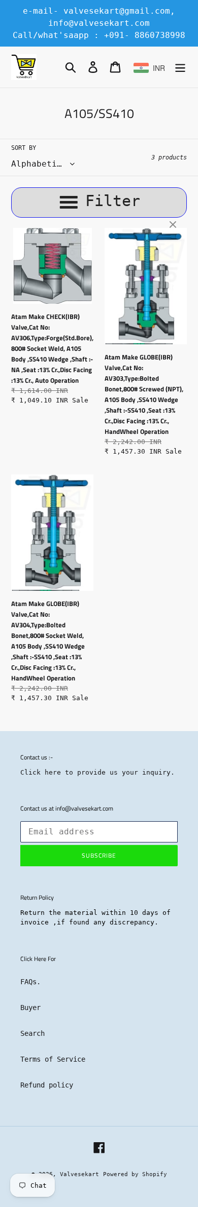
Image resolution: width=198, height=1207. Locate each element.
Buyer (30, 1007)
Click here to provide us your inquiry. (97, 772)
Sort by (23, 147)
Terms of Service (52, 1059)
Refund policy (46, 1085)
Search (32, 1033)
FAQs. (30, 982)
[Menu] (180, 67)
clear (174, 225)
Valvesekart (79, 1174)
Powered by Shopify (135, 1174)
